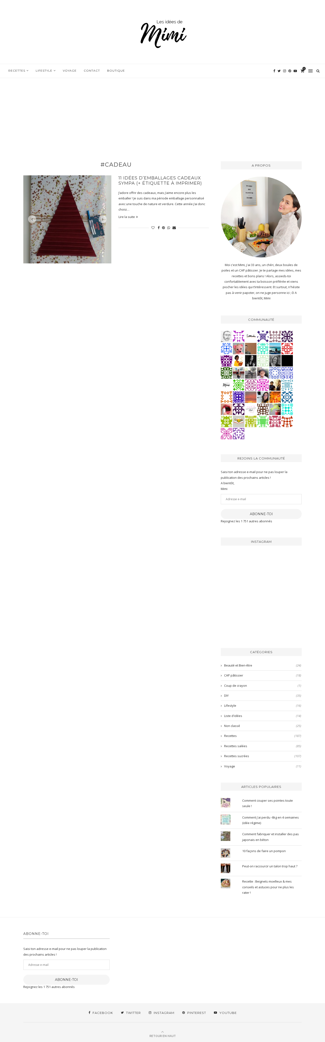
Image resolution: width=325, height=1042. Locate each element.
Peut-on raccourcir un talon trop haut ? (269, 866)
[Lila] (226, 360)
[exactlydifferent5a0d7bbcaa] (263, 421)
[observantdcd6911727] (275, 336)
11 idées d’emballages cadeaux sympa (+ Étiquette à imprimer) (160, 180)
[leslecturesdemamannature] (238, 421)
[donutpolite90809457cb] (226, 421)
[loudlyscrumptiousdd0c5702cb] (287, 421)
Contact (92, 70)
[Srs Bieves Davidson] (275, 384)
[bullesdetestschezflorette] (250, 360)
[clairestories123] (275, 360)
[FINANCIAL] (250, 348)
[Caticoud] (238, 348)
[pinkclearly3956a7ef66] (263, 336)
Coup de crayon (262, 685)
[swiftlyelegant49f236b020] (238, 409)
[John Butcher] (226, 336)
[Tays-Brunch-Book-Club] (250, 409)
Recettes (16, 70)
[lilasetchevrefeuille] (263, 348)
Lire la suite (126, 217)
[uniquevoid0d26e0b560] (238, 336)
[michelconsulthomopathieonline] (287, 336)
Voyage (70, 70)
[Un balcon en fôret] (287, 360)
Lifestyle (44, 70)
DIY (262, 695)
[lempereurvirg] (238, 397)
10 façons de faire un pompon (264, 851)
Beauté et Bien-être (262, 665)
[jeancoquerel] (263, 360)
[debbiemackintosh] (238, 433)
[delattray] (263, 372)
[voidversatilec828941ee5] (275, 372)
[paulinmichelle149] (263, 384)
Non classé (262, 726)
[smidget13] (287, 397)
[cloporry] (226, 397)
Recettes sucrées (262, 756)
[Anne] (238, 384)
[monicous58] (287, 348)
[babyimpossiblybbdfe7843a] (287, 372)
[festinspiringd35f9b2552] (275, 421)
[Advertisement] (162, 113)
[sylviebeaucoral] (287, 409)
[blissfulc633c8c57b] (250, 384)
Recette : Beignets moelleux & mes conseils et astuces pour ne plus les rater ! (268, 887)
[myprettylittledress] (226, 409)
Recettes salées (262, 746)
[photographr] (275, 348)
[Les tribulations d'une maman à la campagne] (250, 397)
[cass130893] (226, 348)
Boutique (116, 70)
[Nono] (263, 397)
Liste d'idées (262, 716)
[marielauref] (250, 372)
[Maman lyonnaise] (250, 336)
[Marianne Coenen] (263, 409)
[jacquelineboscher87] (287, 384)
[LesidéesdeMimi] (226, 384)
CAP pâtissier (262, 675)
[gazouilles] (275, 409)
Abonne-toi (261, 514)
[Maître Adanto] (275, 397)
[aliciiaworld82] (226, 372)
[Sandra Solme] (238, 360)
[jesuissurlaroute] (238, 372)
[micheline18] (226, 433)
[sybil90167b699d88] (250, 421)
